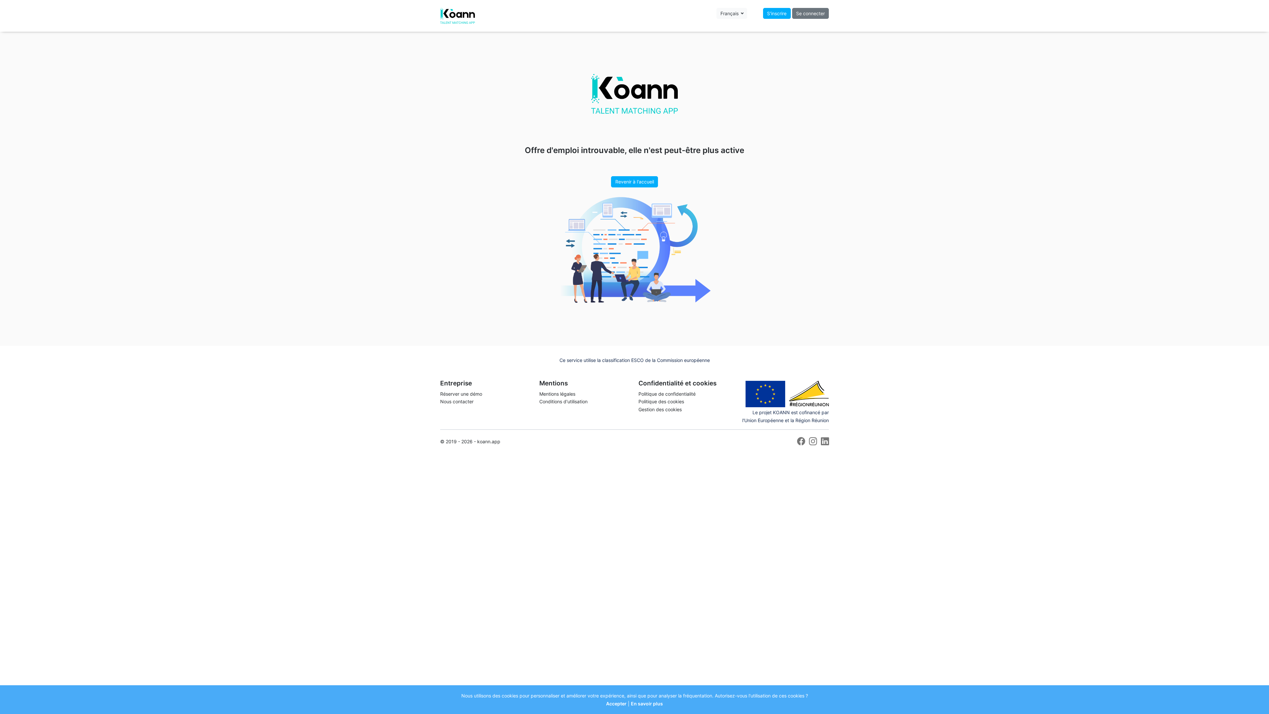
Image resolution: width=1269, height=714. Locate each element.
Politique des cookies (661, 401)
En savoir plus (647, 703)
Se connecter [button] (810, 13)
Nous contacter (457, 401)
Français (730, 13)
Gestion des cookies (660, 409)
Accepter (616, 703)
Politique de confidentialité (667, 394)
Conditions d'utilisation (563, 401)
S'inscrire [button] (777, 13)
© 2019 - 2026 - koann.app (470, 441)
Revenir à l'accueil (634, 181)
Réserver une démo (461, 394)
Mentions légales (557, 394)
